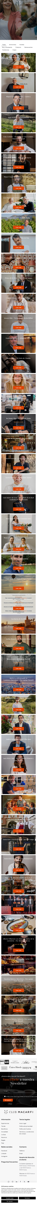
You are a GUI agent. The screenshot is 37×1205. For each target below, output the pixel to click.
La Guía (3, 1134)
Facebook (4, 1151)
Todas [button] (4, 44)
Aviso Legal (16, 1096)
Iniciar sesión (28, 3)
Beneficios (4, 1129)
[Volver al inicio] (18, 3)
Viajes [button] (14, 50)
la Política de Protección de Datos (27, 1096)
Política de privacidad (25, 1126)
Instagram (4, 1156)
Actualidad (4, 1132)
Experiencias (5, 1123)
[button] (4, 3)
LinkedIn (3, 1153)
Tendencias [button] (5, 50)
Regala (3, 1140)
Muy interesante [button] (7, 47)
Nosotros (4, 1137)
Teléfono (22, 1151)
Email (20, 1153)
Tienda (3, 1126)
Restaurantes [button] (29, 47)
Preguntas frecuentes (9, 1162)
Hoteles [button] (22, 44)
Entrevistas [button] (12, 44)
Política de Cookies (25, 1129)
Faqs (2, 1143)
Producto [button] (18, 47)
